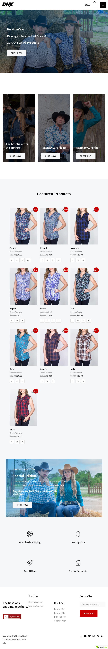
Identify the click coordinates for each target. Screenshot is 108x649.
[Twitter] (89, 636)
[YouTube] (85, 636)
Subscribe (89, 613)
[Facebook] (81, 636)
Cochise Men (60, 621)
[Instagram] (93, 636)
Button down (60, 617)
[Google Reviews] (98, 636)
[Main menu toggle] (103, 5)
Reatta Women (35, 602)
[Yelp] (102, 636)
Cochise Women (35, 606)
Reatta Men (59, 609)
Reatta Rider (60, 613)
